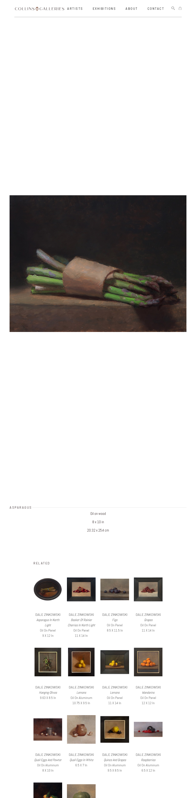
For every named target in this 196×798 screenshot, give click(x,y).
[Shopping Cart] (180, 8)
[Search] (173, 8)
